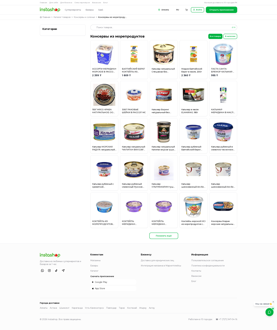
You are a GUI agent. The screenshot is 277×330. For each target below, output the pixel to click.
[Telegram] (63, 270)
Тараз (122, 308)
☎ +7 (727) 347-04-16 (226, 319)
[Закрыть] (273, 301)
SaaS (100, 10)
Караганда (77, 308)
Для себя (53, 2)
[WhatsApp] (42, 270)
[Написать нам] (269, 312)
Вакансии (96, 2)
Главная (43, 2)
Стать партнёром (82, 2)
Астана (53, 308)
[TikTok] (56, 270)
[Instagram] (49, 270)
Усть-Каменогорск (94, 308)
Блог (105, 2)
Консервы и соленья (84, 17)
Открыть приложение (221, 10)
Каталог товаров (62, 17)
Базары (90, 10)
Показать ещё (164, 235)
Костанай (132, 308)
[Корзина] (186, 9)
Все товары (215, 36)
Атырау (143, 308)
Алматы (43, 308)
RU (177, 10)
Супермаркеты (73, 10)
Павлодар (111, 308)
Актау (152, 308)
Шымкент (64, 308)
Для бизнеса (66, 2)
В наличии (230, 36)
